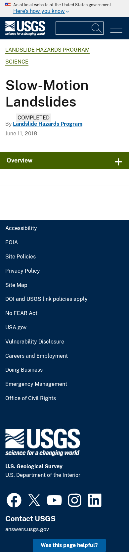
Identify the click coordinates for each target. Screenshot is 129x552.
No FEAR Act (21, 313)
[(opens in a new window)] (14, 499)
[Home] (25, 34)
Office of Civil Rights (30, 398)
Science (16, 62)
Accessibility (21, 228)
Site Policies (20, 257)
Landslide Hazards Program (47, 50)
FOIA (11, 243)
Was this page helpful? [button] (69, 545)
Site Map (16, 285)
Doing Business (24, 370)
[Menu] (116, 29)
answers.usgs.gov (27, 529)
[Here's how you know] (64, 8)
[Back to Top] (105, 528)
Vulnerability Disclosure (34, 342)
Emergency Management (36, 384)
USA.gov (15, 328)
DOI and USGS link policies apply (46, 299)
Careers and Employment (36, 356)
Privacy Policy (22, 271)
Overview (19, 160)
